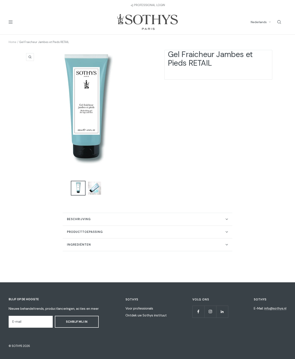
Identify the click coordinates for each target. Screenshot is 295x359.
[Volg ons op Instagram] (210, 312)
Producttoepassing (85, 232)
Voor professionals (139, 308)
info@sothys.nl (275, 308)
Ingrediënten (79, 244)
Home (12, 42)
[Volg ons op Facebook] (198, 312)
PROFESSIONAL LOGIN (149, 5)
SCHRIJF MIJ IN (76, 322)
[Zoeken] (279, 22)
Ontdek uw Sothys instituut (146, 315)
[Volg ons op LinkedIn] (222, 312)
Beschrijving (79, 219)
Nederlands (259, 22)
